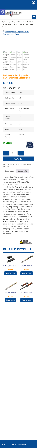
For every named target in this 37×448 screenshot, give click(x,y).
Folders (18, 164)
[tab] (9, 171)
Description (9, 171)
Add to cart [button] (10, 273)
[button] (2, 12)
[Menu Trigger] (34, 17)
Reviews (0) (23, 171)
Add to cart (18, 159)
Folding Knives (14, 22)
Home (4, 22)
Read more (10, 300)
